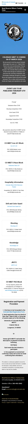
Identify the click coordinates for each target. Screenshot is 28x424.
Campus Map (21, 402)
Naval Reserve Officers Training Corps (12, 9)
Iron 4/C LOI (14, 146)
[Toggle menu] (25, 10)
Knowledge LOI (14, 245)
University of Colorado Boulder (10, 398)
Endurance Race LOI (14, 165)
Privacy (4, 402)
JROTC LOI (14, 265)
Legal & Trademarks (11, 402)
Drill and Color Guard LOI (14, 206)
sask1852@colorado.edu (12, 290)
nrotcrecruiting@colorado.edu (15, 389)
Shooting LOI (14, 226)
